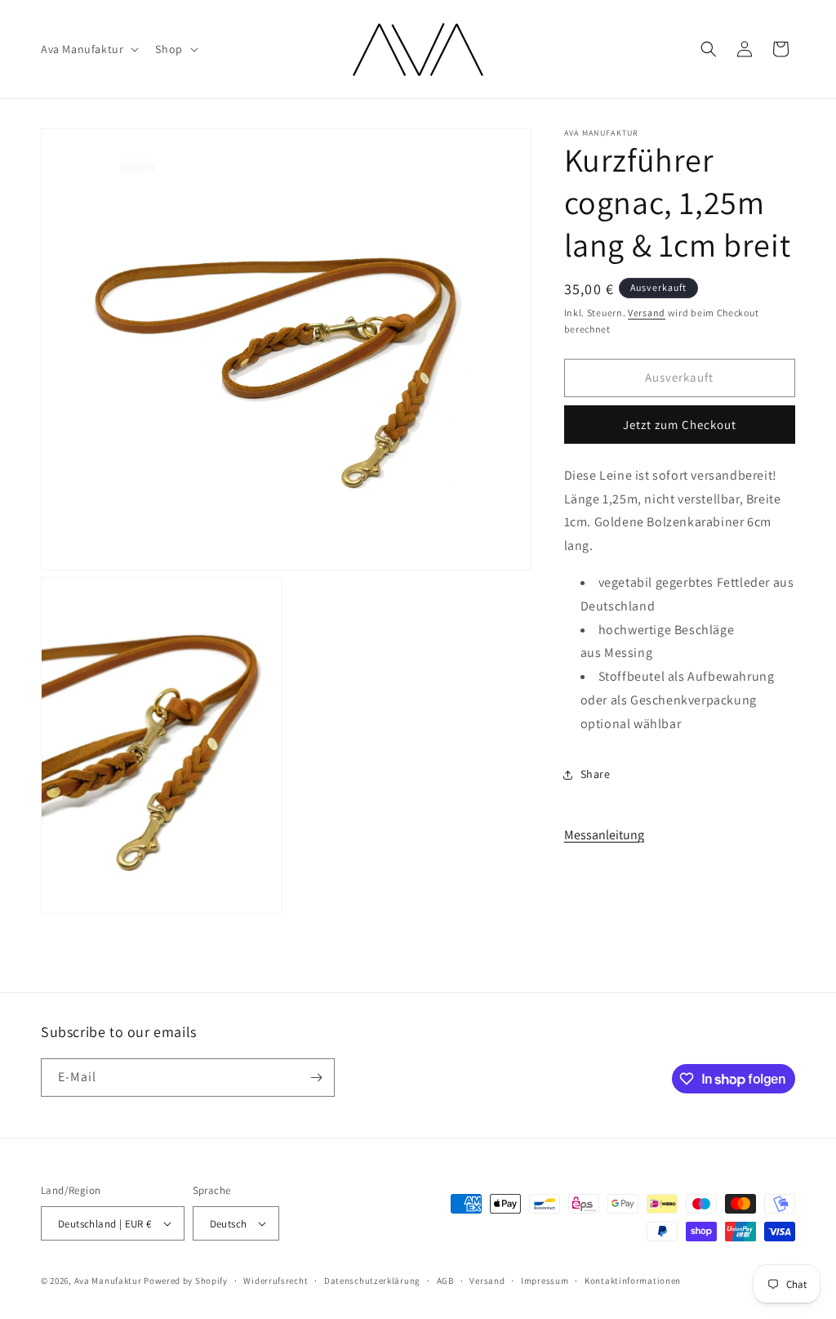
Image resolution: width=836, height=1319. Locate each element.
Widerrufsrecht (275, 1280)
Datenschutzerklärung (372, 1280)
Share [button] (595, 774)
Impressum (544, 1280)
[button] (88, 49)
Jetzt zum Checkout (679, 424)
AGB (445, 1280)
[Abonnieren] (316, 1077)
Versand (646, 312)
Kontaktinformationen (633, 1280)
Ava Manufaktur (108, 1280)
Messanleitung (604, 834)
